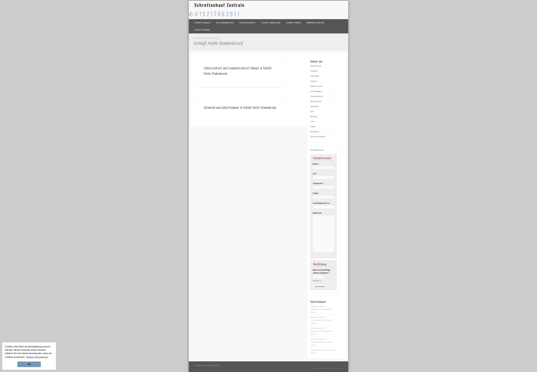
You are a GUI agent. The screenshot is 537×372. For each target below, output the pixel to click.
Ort (315, 173)
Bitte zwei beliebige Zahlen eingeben (321, 271)
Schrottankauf (202, 22)
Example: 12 (317, 280)
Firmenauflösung (315, 22)
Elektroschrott (247, 22)
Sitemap (316, 368)
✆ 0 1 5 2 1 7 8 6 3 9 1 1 (214, 14)
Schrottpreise (293, 22)
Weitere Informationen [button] (37, 357)
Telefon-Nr (318, 183)
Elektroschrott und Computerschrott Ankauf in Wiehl (321, 309)
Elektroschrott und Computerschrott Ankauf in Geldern (321, 320)
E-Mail (315, 193)
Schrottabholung (271, 22)
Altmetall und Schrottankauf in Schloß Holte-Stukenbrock (240, 107)
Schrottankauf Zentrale (219, 5)
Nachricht (317, 213)
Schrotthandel (202, 30)
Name (316, 164)
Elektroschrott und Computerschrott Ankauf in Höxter (321, 331)
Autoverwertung (225, 22)
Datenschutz (327, 368)
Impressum (338, 368)
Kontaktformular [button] (317, 150)
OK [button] (29, 364)
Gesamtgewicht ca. (321, 203)
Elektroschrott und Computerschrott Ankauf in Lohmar (321, 342)
